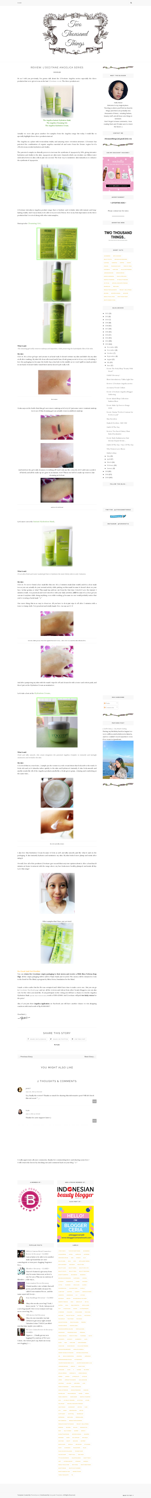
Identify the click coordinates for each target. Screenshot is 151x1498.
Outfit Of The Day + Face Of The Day (120, 445)
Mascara (85, 1390)
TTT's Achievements (63, 1458)
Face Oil (79, 1315)
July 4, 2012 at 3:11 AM (33, 1114)
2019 (106, 323)
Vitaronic (78, 1461)
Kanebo (79, 1369)
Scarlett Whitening (63, 1434)
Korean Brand (120, 272)
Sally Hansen (67, 1430)
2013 (106, 341)
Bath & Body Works (84, 1261)
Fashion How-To (62, 1325)
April (108, 459)
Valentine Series (76, 1458)
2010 (106, 474)
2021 (106, 316)
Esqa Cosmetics (75, 1305)
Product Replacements (110, 289)
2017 (106, 329)
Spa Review (79, 1444)
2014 (106, 338)
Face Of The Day (70, 1315)
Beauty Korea (72, 1268)
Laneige (67, 1376)
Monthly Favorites (109, 279)
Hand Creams (71, 1346)
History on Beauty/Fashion (65, 1352)
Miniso (80, 1393)
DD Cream (61, 1298)
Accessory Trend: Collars (116, 388)
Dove (72, 1301)
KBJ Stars (86, 1369)
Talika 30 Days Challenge (65, 1451)
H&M (65, 1342)
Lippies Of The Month (70, 1379)
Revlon (75, 1427)
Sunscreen (67, 1447)
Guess (60, 1342)
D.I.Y (77, 1295)
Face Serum (61, 1318)
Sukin (60, 1447)
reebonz (60, 1427)
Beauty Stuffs (108, 259)
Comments (109, 707)
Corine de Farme (86, 1291)
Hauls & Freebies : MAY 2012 (117, 423)
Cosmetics (114, 262)
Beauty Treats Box (84, 1271)
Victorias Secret (68, 1461)
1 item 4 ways (62, 1251)
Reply (94, 1101)
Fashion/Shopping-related (65, 1329)
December (111, 347)
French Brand (62, 1335)
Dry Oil (87, 1301)
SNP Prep (83, 1441)
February (110, 465)
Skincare (125, 293)
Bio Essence (74, 1274)
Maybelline (61, 1393)
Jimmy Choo (81, 1366)
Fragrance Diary (116, 266)
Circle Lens (76, 1284)
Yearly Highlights (63, 1474)
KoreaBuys (72, 1373)
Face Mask (87, 1312)
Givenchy (69, 1339)
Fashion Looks (74, 1325)
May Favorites (112, 419)
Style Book (87, 1444)
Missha (87, 1393)
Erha (66, 1305)
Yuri (28, 1111)
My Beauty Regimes (122, 279)
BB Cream (72, 1264)
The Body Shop (79, 1451)
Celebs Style (69, 1281)
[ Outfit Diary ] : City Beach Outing (115, 729)
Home (19, 3)
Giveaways (107, 269)
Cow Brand (70, 1295)
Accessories (107, 256)
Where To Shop (77, 1471)
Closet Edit (61, 1291)
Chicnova (84, 1281)
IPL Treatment (78, 1359)
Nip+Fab (79, 1407)
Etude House (66, 1308)
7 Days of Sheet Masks (74, 1251)
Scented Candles (115, 293)
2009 (107, 477)
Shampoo (86, 1434)
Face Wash (79, 1318)
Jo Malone (61, 1369)
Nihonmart (71, 1407)
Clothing (106, 262)
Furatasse (83, 1335)
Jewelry (73, 1366)
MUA (59, 1400)
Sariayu (83, 1430)
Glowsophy (78, 1339)
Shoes (68, 1437)
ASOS (72, 1257)
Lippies (60, 1379)
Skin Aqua (85, 1437)
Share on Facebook (38, 1039)
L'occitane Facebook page (29, 990)
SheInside (61, 1437)
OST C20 (81, 1410)
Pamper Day (107, 286)
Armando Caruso (63, 1257)
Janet (28, 1088)
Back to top (127, 1495)
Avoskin (78, 1257)
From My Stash (127, 266)
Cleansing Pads (73, 1288)
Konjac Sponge (62, 1373)
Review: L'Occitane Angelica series (119, 384)
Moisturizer (73, 1396)
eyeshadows (78, 1312)
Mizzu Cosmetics (62, 1396)
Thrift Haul (72, 1454)
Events (129, 262)
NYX (59, 1410)
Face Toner (70, 1318)
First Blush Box (80, 1329)
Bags (69, 1261)
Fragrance (61, 1332)
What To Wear (62, 1468)
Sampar (76, 1430)
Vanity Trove (87, 1458)
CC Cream (60, 1281)
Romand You (83, 1427)
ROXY (59, 1430)
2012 (106, 344)
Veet (59, 1461)
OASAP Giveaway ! (113, 375)
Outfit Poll (71, 1413)
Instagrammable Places (65, 1359)
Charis (77, 1281)
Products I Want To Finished (66, 1424)
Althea (71, 1254)
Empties (122, 262)
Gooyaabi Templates (56, 1495)
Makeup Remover (76, 1390)
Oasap (65, 1410)
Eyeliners (69, 1312)
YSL (72, 1474)
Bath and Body (117, 256)
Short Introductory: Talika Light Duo (120, 379)
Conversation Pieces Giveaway (37, 1283)
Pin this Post (80, 1039)
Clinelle (82, 1288)
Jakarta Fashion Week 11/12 (84, 1363)
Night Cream (61, 1407)
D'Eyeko (82, 1295)
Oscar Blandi (73, 1410)
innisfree (79, 1356)
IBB (59, 1356)
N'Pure (87, 1400)
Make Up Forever (63, 1390)
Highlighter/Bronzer (64, 1349)
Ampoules (78, 1254)
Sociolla (70, 1444)
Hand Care (61, 1346)
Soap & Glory (61, 1444)
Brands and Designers (121, 259)
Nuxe (86, 1407)
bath (74, 1261)
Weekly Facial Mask (109, 296)
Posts (107, 703)
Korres (60, 1376)
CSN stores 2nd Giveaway (35, 1315)
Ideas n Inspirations (68, 1356)
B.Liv (84, 1257)
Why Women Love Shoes (116, 449)
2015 (106, 335)
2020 (107, 320)
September (111, 356)
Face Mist (60, 1315)
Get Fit (90, 1335)
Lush (83, 1383)
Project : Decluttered (125, 289)
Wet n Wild (75, 1464)
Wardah (85, 1461)
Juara (68, 1369)
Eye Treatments (84, 1308)
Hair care (115, 269)
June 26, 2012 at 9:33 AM (34, 1092)
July (108, 362)
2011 (106, 471)
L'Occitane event (55, 81)
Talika (84, 1447)
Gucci (85, 1339)
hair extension (82, 1342)
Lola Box (68, 1383)
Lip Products (75, 1376)
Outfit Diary (61, 1413)
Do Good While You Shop (79, 1298)
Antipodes (86, 1254)
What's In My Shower (75, 1468)
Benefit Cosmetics (63, 1274)
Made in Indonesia (109, 276)
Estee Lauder (85, 1305)
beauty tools (72, 1271)
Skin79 (68, 1441)
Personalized (79, 1417)
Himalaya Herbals (78, 1349)
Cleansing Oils (62, 1288)
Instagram (88, 1356)
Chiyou (60, 1284)
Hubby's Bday (111, 453)
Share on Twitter (60, 1039)
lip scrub (84, 1376)
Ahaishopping (62, 1254)
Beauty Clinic (62, 1268)
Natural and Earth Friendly (120, 283)
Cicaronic (68, 1284)
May (108, 456)
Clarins (84, 1284)
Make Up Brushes (121, 276)
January (110, 468)
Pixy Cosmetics (62, 1420)
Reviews (106, 293)
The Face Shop (62, 1454)
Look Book (77, 1383)
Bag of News (61, 1261)
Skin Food (61, 1441)
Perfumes (116, 286)
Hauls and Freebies (126, 269)
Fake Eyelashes (74, 1322)
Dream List (79, 1301)
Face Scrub (87, 1315)
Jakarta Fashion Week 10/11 (66, 1363)
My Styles (106, 283)
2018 (106, 326)
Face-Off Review (62, 1322)
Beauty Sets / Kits (84, 1268)
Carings (84, 1278)
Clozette (77, 1291)
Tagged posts (76, 1447)
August (109, 359)
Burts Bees (77, 1278)
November (111, 350)
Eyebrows (61, 1312)
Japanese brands (108, 272)
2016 (106, 332)
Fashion (106, 266)
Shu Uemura (75, 1437)
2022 (106, 313)
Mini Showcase (72, 1393)
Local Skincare (83, 1379)
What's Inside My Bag (109, 300)
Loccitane (61, 1383)
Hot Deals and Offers (82, 1352)
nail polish (61, 1403)
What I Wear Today (123, 296)
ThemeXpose (35, 1495)
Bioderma (83, 1274)
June (108, 365)
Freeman (82, 1332)
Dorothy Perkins (63, 1301)
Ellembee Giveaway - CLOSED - (38, 1269)
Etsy (59, 1308)
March (109, 462)
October (110, 353)
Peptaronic (61, 1417)
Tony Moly (81, 1454)
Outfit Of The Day (113, 427)
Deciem (68, 1298)
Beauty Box (80, 1264)
